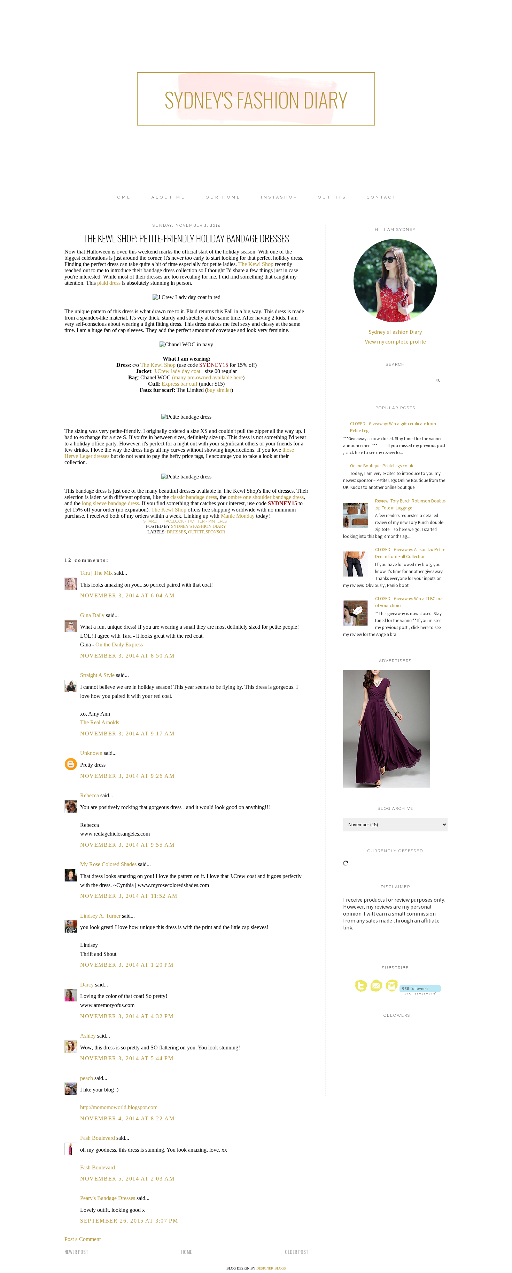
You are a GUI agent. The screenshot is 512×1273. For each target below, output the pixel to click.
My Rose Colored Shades (108, 864)
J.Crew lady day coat (177, 371)
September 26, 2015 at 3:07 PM (129, 1221)
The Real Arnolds (99, 722)
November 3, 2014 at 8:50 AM (127, 656)
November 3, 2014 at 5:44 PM (126, 1058)
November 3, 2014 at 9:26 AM (127, 776)
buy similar (219, 390)
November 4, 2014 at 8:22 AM (127, 1118)
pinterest (218, 521)
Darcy (87, 985)
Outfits (332, 197)
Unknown (91, 753)
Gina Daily (92, 615)
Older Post (296, 1251)
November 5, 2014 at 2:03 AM (127, 1179)
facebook (174, 521)
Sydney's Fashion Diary (256, 98)
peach (86, 1078)
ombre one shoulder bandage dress (266, 497)
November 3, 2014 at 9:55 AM (127, 845)
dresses (176, 531)
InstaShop (279, 197)
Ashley (88, 1036)
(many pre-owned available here (207, 377)
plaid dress (109, 283)
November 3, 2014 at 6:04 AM (127, 595)
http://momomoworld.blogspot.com (118, 1107)
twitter (195, 521)
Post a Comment (82, 1239)
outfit (195, 531)
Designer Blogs (271, 1268)
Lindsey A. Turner (100, 916)
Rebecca (89, 795)
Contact (382, 197)
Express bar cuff (179, 384)
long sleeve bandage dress (110, 503)
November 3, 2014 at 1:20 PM (126, 965)
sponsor (215, 531)
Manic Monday (238, 516)
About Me (169, 197)
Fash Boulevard (97, 1138)
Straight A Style (97, 675)
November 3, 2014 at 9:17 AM (127, 733)
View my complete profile (395, 341)
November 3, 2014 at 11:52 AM (129, 896)
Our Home (223, 197)
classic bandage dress (193, 497)
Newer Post (76, 1251)
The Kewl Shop (255, 264)
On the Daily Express (119, 644)
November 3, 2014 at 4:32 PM (126, 1016)
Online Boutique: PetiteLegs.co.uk (381, 466)
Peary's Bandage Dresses (107, 1198)
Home (122, 197)
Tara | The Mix (96, 573)
